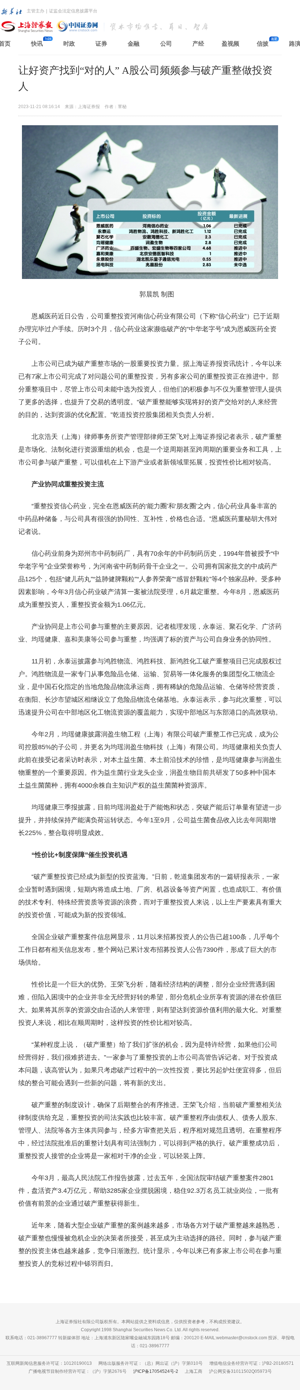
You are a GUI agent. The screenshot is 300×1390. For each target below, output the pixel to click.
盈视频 (230, 44)
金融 (133, 44)
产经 (198, 44)
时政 (69, 44)
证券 (101, 44)
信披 (263, 44)
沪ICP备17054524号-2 (155, 1371)
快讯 (37, 44)
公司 (166, 44)
